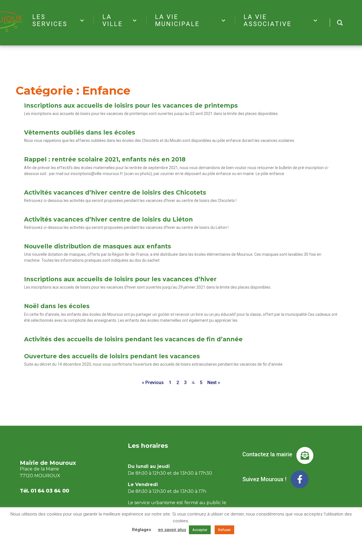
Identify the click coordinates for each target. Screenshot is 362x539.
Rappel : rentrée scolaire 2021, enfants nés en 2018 (105, 159)
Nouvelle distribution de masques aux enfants (97, 246)
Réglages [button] (141, 529)
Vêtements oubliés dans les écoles (79, 132)
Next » (213, 382)
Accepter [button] (199, 530)
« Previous (153, 382)
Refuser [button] (224, 530)
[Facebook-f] (300, 479)
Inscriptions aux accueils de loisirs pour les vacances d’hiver (120, 279)
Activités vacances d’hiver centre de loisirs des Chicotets (115, 192)
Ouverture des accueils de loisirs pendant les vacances (112, 356)
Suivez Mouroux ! (264, 479)
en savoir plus (172, 529)
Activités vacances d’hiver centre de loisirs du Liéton (108, 219)
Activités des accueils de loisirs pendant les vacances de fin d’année (133, 339)
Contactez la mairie (267, 454)
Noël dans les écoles (57, 306)
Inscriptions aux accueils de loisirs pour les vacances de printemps (131, 105)
